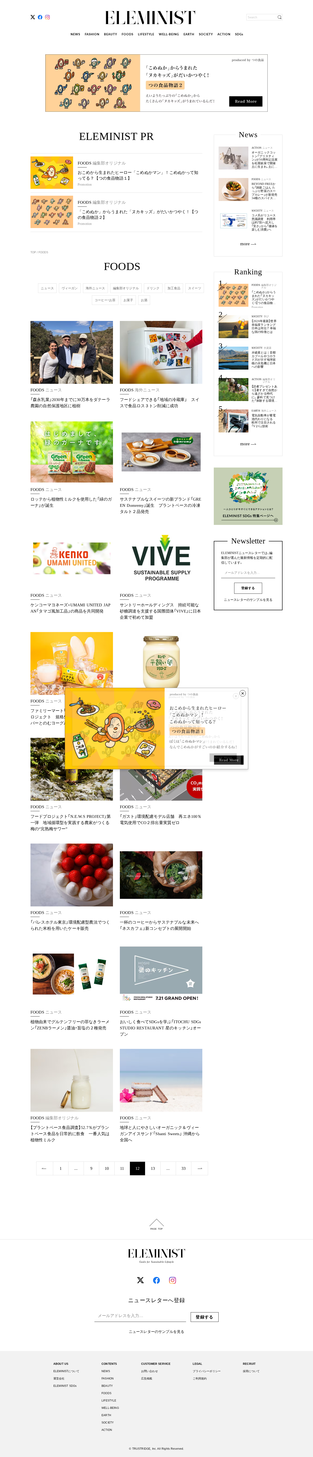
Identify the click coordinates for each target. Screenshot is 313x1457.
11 (122, 1168)
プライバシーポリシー (207, 1371)
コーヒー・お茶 (105, 300)
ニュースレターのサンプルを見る (248, 600)
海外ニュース (95, 288)
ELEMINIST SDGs (65, 1386)
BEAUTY (110, 34)
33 (183, 1168)
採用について (251, 1371)
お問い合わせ (149, 1371)
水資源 (267, 348)
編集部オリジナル (126, 288)
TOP (33, 252)
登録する (248, 588)
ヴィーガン (70, 288)
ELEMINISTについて (66, 1371)
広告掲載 (146, 1378)
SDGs (239, 34)
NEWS (75, 34)
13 (153, 1168)
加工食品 (174, 288)
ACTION (224, 34)
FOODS (127, 34)
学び (266, 316)
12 (137, 1168)
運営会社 (59, 1378)
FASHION (92, 34)
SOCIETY (206, 34)
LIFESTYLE (146, 34)
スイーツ (194, 288)
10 (107, 1168)
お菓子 (128, 300)
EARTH (189, 34)
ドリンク (153, 288)
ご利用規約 (200, 1378)
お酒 (144, 300)
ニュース (47, 288)
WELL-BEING (169, 34)
